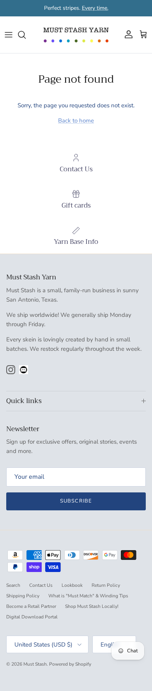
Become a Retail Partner (31, 606)
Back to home (76, 120)
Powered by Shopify (70, 664)
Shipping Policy (22, 596)
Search (13, 585)
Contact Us (41, 585)
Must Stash (35, 664)
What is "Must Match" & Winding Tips (88, 596)
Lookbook (72, 585)
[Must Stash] (76, 34)
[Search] (25, 34)
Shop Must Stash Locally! (91, 606)
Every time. (95, 8)
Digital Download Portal (32, 617)
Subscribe (76, 500)
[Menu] (8, 34)
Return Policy (106, 585)
